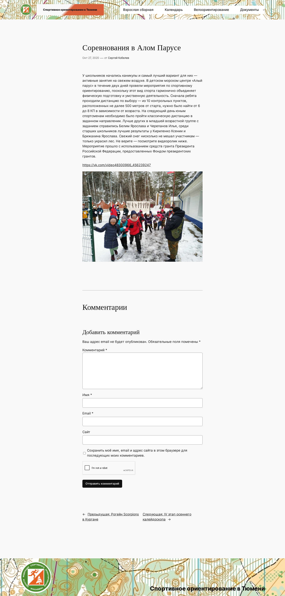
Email (87, 413)
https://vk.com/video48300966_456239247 (116, 165)
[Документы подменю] (264, 10)
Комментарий (94, 350)
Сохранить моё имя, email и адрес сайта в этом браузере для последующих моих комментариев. (137, 452)
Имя (87, 395)
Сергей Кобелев (118, 57)
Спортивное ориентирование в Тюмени (70, 9)
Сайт (86, 432)
